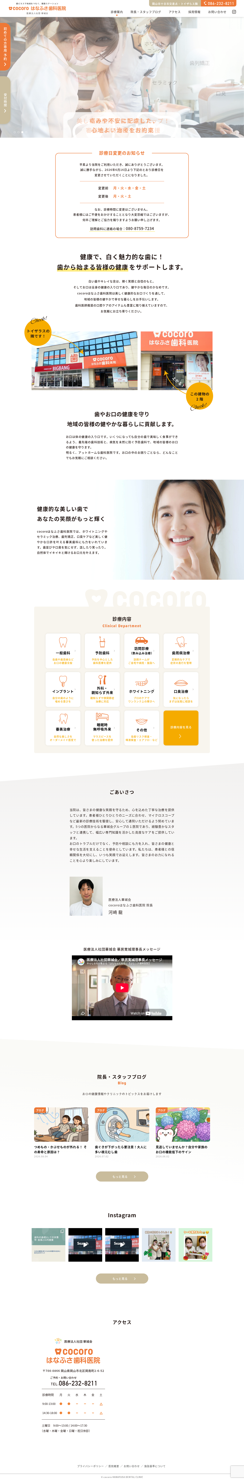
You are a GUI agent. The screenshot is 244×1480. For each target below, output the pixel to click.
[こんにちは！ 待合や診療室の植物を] (159, 1245)
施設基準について (155, 1466)
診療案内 (117, 12)
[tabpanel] (122, 77)
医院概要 (113, 1466)
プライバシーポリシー (90, 1466)
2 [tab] (20, 133)
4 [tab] (27, 133)
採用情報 (194, 12)
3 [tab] (23, 133)
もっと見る (120, 1177)
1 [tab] (16, 133)
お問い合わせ (217, 12)
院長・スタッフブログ (146, 12)
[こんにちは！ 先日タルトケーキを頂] (195, 1245)
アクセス (175, 12)
